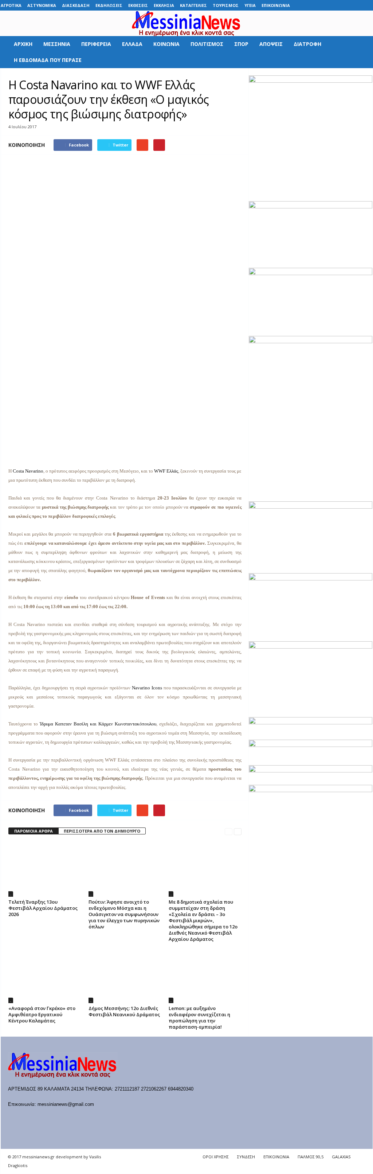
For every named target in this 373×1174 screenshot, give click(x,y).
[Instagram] (344, 5)
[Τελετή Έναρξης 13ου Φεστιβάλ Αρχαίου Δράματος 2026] (44, 869)
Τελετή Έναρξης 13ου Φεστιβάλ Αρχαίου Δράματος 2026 (43, 908)
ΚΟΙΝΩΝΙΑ (166, 43)
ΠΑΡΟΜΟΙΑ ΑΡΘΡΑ (33, 831)
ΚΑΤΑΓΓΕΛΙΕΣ (193, 5)
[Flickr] (322, 5)
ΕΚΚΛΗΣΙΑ (164, 5)
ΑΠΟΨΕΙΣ (271, 43)
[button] (362, 52)
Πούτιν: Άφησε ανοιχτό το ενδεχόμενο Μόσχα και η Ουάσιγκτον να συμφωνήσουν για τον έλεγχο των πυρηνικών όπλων (124, 914)
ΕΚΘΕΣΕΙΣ (138, 5)
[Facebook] (310, 5)
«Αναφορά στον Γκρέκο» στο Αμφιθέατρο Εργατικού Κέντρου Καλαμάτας (41, 1014)
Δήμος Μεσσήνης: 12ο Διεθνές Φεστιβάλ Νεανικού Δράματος (124, 1011)
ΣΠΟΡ (241, 43)
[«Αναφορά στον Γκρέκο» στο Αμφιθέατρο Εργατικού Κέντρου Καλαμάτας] (44, 975)
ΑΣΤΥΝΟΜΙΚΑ (41, 5)
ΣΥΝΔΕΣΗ (246, 1156)
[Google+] (333, 5)
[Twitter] (356, 5)
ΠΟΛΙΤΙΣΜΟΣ (207, 43)
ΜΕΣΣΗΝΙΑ (56, 43)
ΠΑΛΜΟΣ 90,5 (310, 1156)
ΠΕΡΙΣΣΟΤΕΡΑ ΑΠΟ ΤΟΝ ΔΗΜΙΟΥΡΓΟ (102, 831)
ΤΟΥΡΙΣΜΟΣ (226, 5)
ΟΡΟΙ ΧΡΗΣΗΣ (216, 1156)
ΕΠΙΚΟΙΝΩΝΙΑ (276, 5)
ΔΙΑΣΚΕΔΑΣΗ (76, 5)
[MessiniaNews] (186, 23)
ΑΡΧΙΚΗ (23, 43)
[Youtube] (367, 5)
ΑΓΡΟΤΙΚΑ (11, 5)
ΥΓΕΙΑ (250, 5)
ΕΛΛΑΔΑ (132, 43)
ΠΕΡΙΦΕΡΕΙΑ (96, 43)
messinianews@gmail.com (66, 1104)
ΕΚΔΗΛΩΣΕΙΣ (108, 5)
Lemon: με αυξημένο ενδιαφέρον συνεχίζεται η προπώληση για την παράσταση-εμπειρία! (199, 1017)
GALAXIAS (341, 1156)
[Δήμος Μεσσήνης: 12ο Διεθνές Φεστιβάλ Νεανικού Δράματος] (125, 975)
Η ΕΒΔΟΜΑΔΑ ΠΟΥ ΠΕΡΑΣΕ (48, 59)
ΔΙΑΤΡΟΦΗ (307, 43)
